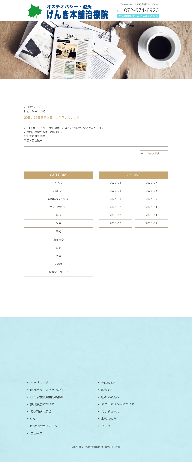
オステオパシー (58, 207)
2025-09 (151, 223)
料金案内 (107, 390)
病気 (58, 256)
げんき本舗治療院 (34, 136)
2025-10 (115, 223)
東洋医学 (58, 239)
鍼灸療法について (42, 404)
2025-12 (115, 215)
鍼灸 (58, 215)
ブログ (105, 426)
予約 (58, 231)
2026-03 (151, 199)
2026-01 (151, 207)
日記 (58, 247)
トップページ (39, 383)
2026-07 (151, 182)
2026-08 (115, 182)
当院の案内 (108, 383)
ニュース (36, 433)
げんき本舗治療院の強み (46, 397)
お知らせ (58, 190)
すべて (58, 182)
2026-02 (115, 207)
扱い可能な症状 (40, 412)
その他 (58, 264)
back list (153, 153)
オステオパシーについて (117, 404)
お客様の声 (108, 419)
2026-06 (115, 190)
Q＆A (33, 419)
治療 (58, 223)
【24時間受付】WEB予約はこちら (138, 16)
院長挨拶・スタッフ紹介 (46, 390)
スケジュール (110, 412)
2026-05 (151, 190)
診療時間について (58, 199)
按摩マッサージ (58, 272)
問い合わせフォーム (43, 426)
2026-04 (115, 199)
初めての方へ (110, 397)
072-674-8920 (141, 10)
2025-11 (151, 215)
